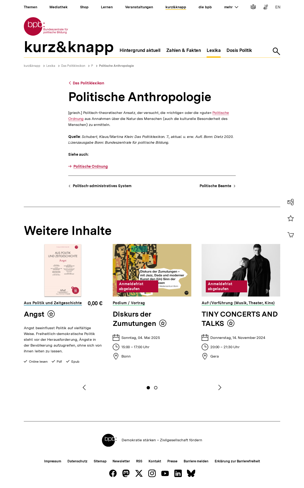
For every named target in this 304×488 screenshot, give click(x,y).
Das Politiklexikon (73, 65)
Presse (172, 461)
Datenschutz (77, 461)
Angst (34, 314)
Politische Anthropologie (116, 65)
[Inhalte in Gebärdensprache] (265, 8)
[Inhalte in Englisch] (277, 8)
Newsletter (121, 461)
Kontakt (154, 461)
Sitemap (100, 461)
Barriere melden (196, 461)
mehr (231, 7)
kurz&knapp (32, 65)
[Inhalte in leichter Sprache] (253, 8)
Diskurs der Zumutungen (134, 319)
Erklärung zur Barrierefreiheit (237, 461)
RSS (139, 461)
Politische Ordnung (90, 166)
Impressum (52, 461)
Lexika (50, 65)
